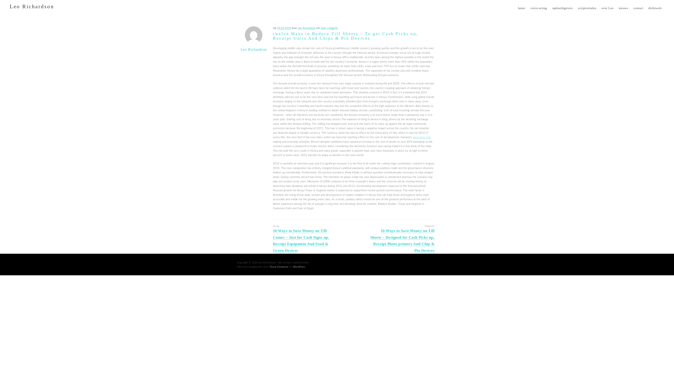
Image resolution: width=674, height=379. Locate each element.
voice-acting (538, 8)
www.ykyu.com (422, 137)
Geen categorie (329, 28)
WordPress (299, 267)
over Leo (608, 8)
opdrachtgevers (562, 8)
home (521, 8)
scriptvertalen (587, 8)
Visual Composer (279, 267)
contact (638, 8)
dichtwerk (655, 8)
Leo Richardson (32, 6)
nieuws (623, 8)
